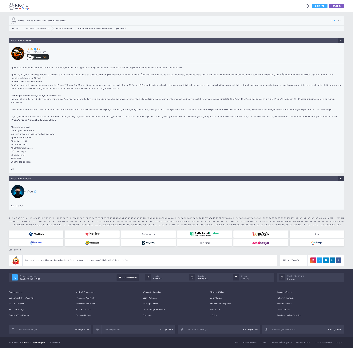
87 (249, 218)
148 (138, 221)
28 (75, 218)
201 (14, 224)
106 (312, 218)
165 (205, 221)
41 (114, 218)
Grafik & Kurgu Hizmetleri (154, 309)
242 (177, 224)
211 (54, 224)
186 (286, 221)
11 (28, 218)
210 (50, 224)
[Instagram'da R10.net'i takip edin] (313, 260)
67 (191, 218)
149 (142, 221)
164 (201, 221)
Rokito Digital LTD (41, 342)
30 (81, 218)
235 (148, 224)
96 (276, 218)
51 (144, 218)
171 (228, 221)
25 (67, 218)
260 (251, 224)
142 (114, 221)
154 (162, 221)
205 (30, 224)
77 (220, 218)
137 (95, 221)
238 (161, 224)
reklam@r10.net (81, 329)
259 (246, 224)
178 (255, 221)
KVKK (263, 342)
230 (128, 224)
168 (217, 221)
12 (31, 218)
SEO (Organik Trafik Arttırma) (21, 298)
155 (166, 221)
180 (263, 221)
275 (311, 224)
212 (58, 224)
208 (42, 224)
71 (203, 218)
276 (315, 224)
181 (267, 221)
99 (285, 218)
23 (61, 218)
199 (338, 221)
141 (110, 221)
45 (126, 218)
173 (236, 221)
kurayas (291, 279)
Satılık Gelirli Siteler (84, 315)
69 (197, 218)
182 (270, 221)
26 (70, 218)
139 (103, 221)
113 (338, 218)
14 (36, 218)
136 (91, 221)
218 (81, 224)
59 (167, 218)
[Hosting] (36, 234)
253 (222, 224)
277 (319, 224)
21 (55, 218)
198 (334, 221)
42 (117, 218)
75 (214, 218)
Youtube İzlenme (284, 304)
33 (90, 218)
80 (228, 218)
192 (310, 221)
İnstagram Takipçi (284, 292)
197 (330, 221)
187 (290, 221)
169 (221, 221)
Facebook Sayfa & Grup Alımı (289, 315)
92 (264, 218)
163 (197, 221)
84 (240, 218)
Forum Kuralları (303, 342)
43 (119, 218)
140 (107, 221)
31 (84, 218)
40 (111, 218)
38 (105, 218)
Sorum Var (147, 315)
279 (327, 224)
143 (118, 221)
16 (42, 218)
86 (246, 218)
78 (223, 218)
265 (271, 224)
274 (307, 224)
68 (194, 218)
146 (130, 221)
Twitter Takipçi (283, 309)
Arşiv (237, 342)
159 (182, 221)
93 (267, 218)
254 (226, 224)
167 (213, 221)
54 (152, 218)
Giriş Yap (319, 6)
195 (322, 221)
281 (335, 224)
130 (67, 221)
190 (302, 221)
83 (237, 218)
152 (154, 221)
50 (141, 218)
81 (231, 218)
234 (144, 224)
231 (132, 224)
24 (64, 218)
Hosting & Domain (150, 304)
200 (342, 221)
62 (176, 218)
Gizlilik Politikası (250, 342)
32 (87, 218)
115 (10, 221)
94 (270, 218)
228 (120, 224)
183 (274, 221)
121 (33, 221)
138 (99, 221)
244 (185, 224)
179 (259, 221)
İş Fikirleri (214, 315)
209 (47, 224)
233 (140, 224)
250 (210, 224)
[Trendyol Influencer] (260, 234)
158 (178, 221)
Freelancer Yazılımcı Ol (85, 304)
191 (306, 221)
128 (59, 221)
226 (112, 224)
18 (47, 218)
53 (149, 218)
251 (214, 224)
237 (157, 224)
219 (85, 224)
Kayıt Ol (336, 6)
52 (146, 218)
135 (87, 221)
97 (279, 218)
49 (138, 218)
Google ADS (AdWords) (19, 315)
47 (132, 218)
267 (279, 224)
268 (283, 224)
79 (225, 218)
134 (83, 221)
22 (58, 218)
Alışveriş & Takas (217, 292)
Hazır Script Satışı (83, 309)
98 (282, 218)
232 (136, 224)
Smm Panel (205, 243)
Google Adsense (16, 292)
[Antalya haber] (92, 242)
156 (170, 221)
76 (217, 218)
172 (232, 221)
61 (173, 218)
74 (211, 218)
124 (44, 221)
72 (206, 218)
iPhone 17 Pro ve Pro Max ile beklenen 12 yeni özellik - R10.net (20, 6)
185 (282, 221)
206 (34, 224)
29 (78, 218)
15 (39, 218)
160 (186, 221)
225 (108, 224)
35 (96, 218)
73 (208, 218)
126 (52, 221)
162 (193, 221)
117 (18, 221)
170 (225, 221)
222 (96, 224)
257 (238, 224)
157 (174, 221)
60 (170, 218)
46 (129, 218)
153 (158, 221)
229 (124, 224)
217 (77, 224)
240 (169, 224)
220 (89, 224)
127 (56, 221)
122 (36, 221)
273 (303, 224)
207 (38, 224)
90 (258, 218)
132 (75, 221)
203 (22, 224)
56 (158, 218)
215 (69, 224)
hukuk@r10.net (250, 329)
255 (230, 224)
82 (234, 218)
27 (72, 218)
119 (25, 221)
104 (304, 218)
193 (314, 221)
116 (14, 221)
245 (189, 224)
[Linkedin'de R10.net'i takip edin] (332, 260)
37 (102, 218)
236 (153, 224)
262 (258, 224)
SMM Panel (215, 309)
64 (182, 218)
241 (173, 224)
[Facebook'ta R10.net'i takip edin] (338, 260)
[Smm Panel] (92, 234)
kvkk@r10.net (166, 329)
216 (73, 224)
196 (326, 221)
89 (255, 218)
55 (155, 218)
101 (292, 218)
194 (318, 221)
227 (116, 224)
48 (134, 218)
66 (188, 218)
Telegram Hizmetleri (285, 298)
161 (189, 221)
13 (33, 218)
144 (122, 221)
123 (40, 221)
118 (21, 221)
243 (181, 224)
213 (62, 224)
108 (320, 218)
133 (79, 221)
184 (278, 221)
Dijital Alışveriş (216, 298)
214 (65, 224)
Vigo (30, 191)
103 (300, 218)
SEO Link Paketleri (16, 304)
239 (165, 224)
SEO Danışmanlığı (16, 309)
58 (164, 218)
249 (206, 224)
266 (275, 224)
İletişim (339, 342)
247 (197, 224)
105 (308, 218)
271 (295, 224)
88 (252, 218)
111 (331, 218)
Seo (317, 234)
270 (291, 224)
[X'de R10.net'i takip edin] (319, 260)
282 (339, 224)
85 (243, 218)
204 (26, 224)
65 (185, 218)
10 (26, 218)
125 (48, 221)
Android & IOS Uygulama (220, 304)
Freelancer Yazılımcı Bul (86, 298)
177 (251, 221)
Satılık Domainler (150, 298)
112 (335, 218)
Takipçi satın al (148, 234)
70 (200, 218)
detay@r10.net (335, 329)
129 (63, 221)
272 (299, 224)
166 (209, 221)
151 (150, 221)
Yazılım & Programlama (85, 292)
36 (99, 218)
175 (244, 221)
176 (247, 221)
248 (202, 224)
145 (126, 221)
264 (267, 224)
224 (104, 224)
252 (218, 224)
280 (331, 224)
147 (134, 221)
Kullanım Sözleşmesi (323, 342)
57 (161, 218)
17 (44, 218)
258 (242, 224)
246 (193, 224)
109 (324, 218)
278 (323, 224)
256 (234, 224)
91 (261, 218)
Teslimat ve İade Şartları (281, 342)
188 (294, 221)
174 (240, 221)
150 (146, 221)
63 (179, 218)
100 (288, 218)
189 (298, 221)
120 (29, 221)
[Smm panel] (204, 234)
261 (254, 224)
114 (342, 218)
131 (71, 221)
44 (122, 218)
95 (273, 218)
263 (263, 224)
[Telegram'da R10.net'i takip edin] (326, 260)
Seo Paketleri (15, 250)
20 (53, 218)
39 (108, 218)
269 (287, 224)
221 (92, 224)
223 (100, 224)
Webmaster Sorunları (152, 292)
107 (316, 218)
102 (296, 218)
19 (50, 218)
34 (93, 218)
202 (18, 224)
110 (328, 218)
